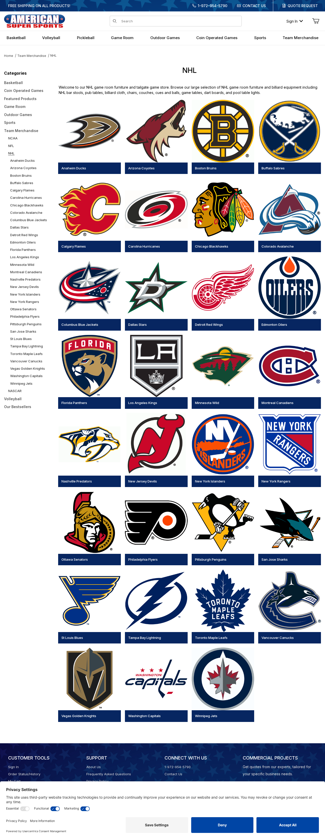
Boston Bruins (21, 175)
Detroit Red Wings (24, 235)
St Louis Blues (21, 339)
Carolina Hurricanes (26, 198)
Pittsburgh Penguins (26, 324)
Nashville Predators (25, 279)
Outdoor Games (18, 114)
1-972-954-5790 (212, 6)
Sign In (292, 21)
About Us (93, 767)
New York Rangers (24, 302)
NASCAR (15, 391)
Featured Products (20, 98)
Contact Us (254, 6)
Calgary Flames (22, 190)
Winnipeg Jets (21, 383)
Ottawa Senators (23, 309)
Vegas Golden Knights (27, 368)
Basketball (13, 82)
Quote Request (303, 6)
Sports (9, 122)
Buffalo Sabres (21, 183)
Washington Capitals (26, 376)
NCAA (13, 138)
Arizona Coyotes (23, 168)
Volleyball (13, 399)
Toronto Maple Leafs (26, 354)
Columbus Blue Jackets (28, 220)
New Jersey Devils (24, 287)
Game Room (14, 106)
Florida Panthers (23, 250)
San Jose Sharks (23, 331)
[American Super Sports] (34, 21)
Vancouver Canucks (26, 361)
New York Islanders (25, 294)
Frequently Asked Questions (108, 774)
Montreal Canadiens (26, 272)
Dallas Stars (19, 227)
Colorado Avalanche (26, 213)
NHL (53, 55)
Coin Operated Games (23, 90)
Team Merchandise (31, 56)
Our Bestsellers (17, 407)
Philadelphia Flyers (25, 316)
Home (8, 56)
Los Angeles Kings (24, 257)
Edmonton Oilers (23, 242)
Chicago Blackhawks (26, 205)
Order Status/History (24, 774)
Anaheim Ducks (22, 160)
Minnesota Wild (22, 265)
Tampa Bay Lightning (26, 346)
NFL (11, 146)
